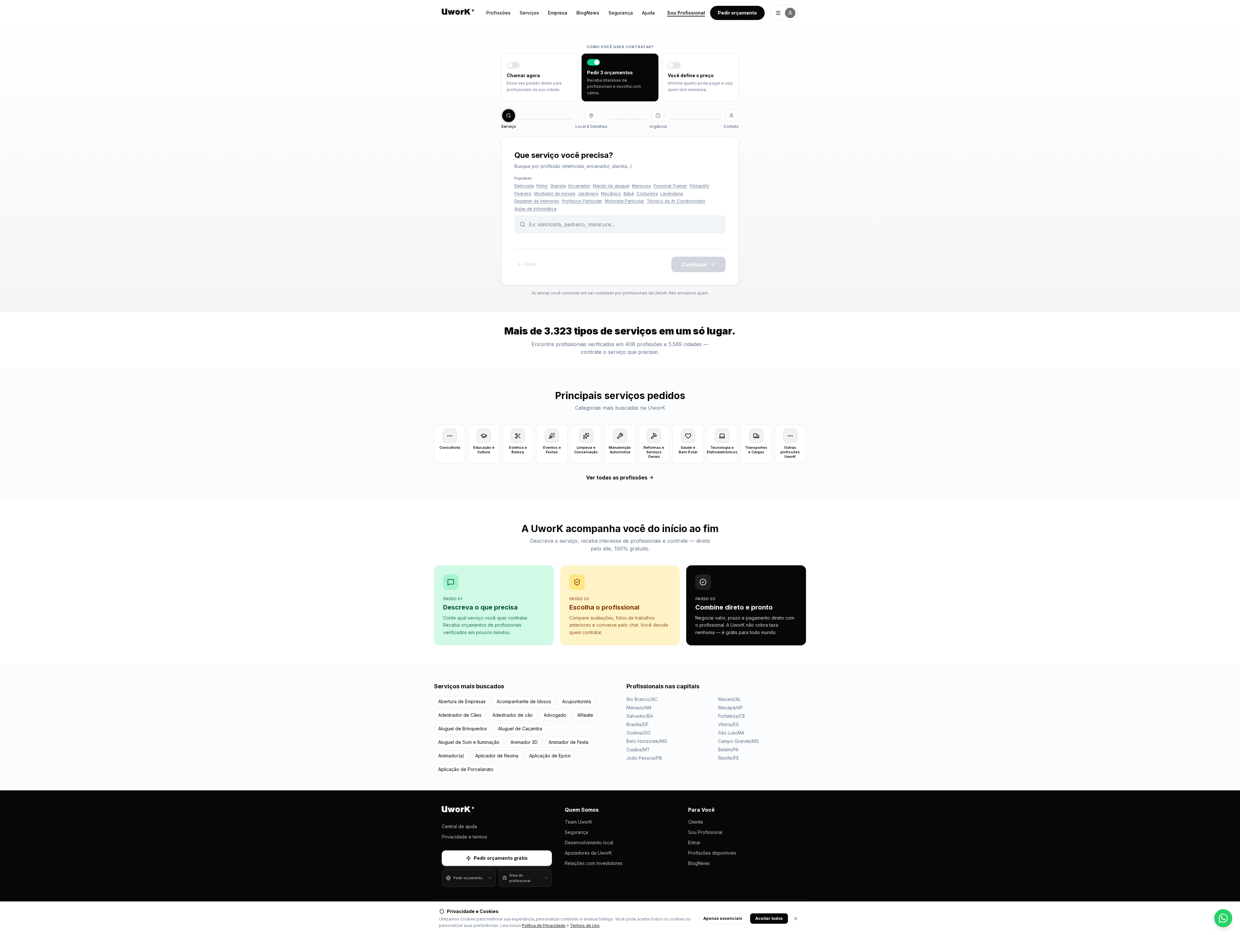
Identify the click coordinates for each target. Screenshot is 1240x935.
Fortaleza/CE (731, 716)
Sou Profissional (686, 12)
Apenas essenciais (722, 918)
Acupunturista (576, 701)
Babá (629, 193)
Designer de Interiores (536, 200)
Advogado (555, 715)
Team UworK (578, 822)
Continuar (695, 264)
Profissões (498, 12)
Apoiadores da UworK (588, 853)
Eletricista (524, 185)
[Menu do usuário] (784, 13)
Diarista (558, 185)
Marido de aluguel (611, 185)
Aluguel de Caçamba (520, 728)
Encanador (579, 185)
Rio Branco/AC (641, 699)
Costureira (647, 193)
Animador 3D (524, 742)
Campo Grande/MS (738, 741)
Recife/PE (728, 758)
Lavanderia (671, 193)
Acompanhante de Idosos (524, 701)
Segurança (620, 12)
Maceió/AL (729, 699)
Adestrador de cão (512, 715)
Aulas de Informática (535, 208)
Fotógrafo (699, 185)
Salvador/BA (639, 716)
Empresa (557, 12)
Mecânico (611, 193)
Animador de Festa (568, 742)
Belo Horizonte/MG (646, 741)
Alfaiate (585, 715)
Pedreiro (523, 193)
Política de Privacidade (543, 925)
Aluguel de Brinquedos (462, 728)
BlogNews (587, 12)
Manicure (641, 185)
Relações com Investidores (594, 863)
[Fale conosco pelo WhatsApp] (1223, 918)
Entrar (694, 842)
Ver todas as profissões (616, 477)
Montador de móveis (554, 193)
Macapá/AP (730, 707)
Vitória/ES (728, 724)
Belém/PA (728, 749)
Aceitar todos (769, 918)
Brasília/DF (637, 724)
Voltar (530, 264)
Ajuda (648, 12)
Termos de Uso (585, 925)
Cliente (695, 822)
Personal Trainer (670, 185)
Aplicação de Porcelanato (465, 769)
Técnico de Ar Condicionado (676, 200)
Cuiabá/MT (638, 749)
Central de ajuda (459, 826)
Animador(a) (451, 755)
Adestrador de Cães (459, 715)
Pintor (542, 185)
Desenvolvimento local (589, 842)
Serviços (529, 12)
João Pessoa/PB (644, 758)
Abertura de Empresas (462, 701)
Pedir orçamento (737, 12)
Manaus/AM (638, 707)
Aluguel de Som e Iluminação (469, 742)
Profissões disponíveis (712, 853)
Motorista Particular (624, 200)
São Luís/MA (731, 732)
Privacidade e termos (464, 836)
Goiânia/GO (638, 732)
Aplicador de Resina (496, 755)
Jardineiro (588, 193)
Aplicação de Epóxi (550, 755)
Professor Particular (582, 200)
